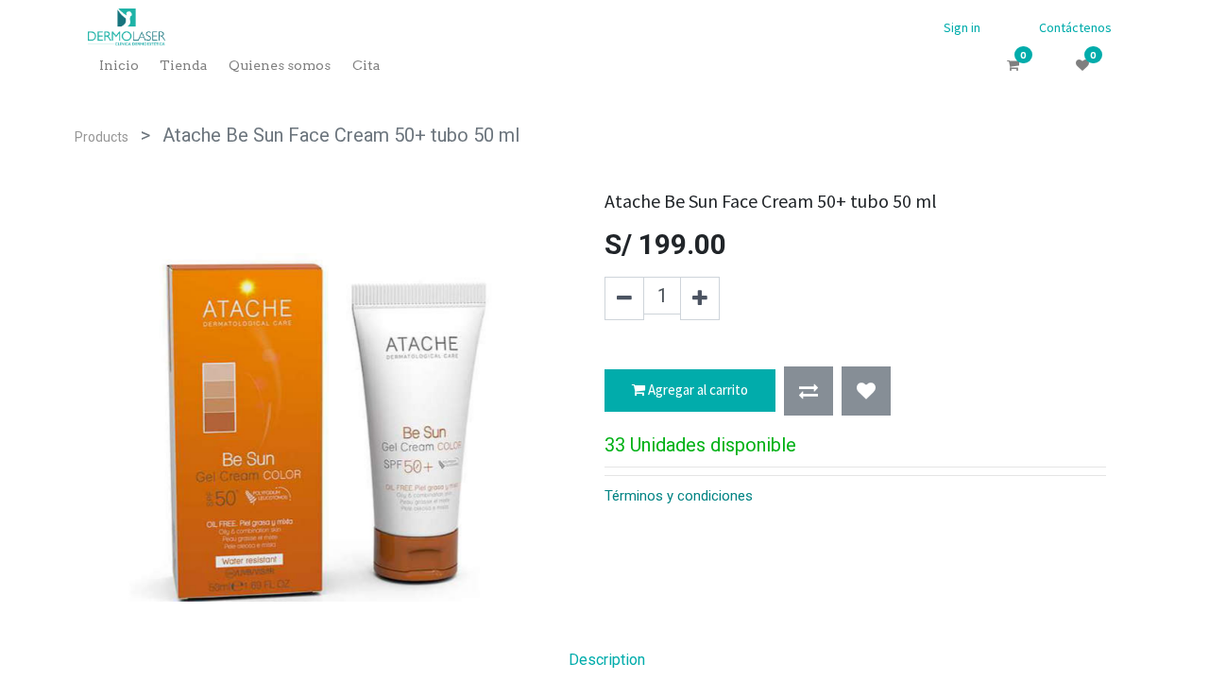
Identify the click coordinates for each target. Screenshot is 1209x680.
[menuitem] (118, 65)
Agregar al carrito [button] (696, 390)
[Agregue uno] (700, 298)
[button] (808, 391)
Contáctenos (1075, 27)
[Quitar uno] (624, 298)
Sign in (962, 27)
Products (101, 136)
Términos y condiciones (678, 495)
